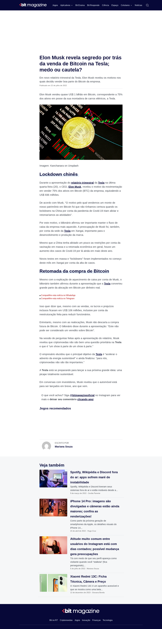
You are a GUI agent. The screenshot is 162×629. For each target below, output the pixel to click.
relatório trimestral (82, 182)
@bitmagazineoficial (82, 395)
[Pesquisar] (147, 5)
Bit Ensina (80, 5)
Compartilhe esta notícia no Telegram (56, 298)
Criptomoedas (66, 620)
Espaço (115, 5)
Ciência (105, 5)
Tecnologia (108, 620)
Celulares (125, 5)
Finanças (96, 620)
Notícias (138, 5)
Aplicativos (65, 5)
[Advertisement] (81, 29)
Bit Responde (93, 5)
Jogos (55, 5)
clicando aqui (85, 399)
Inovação (86, 620)
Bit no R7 (53, 620)
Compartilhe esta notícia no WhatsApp (57, 295)
